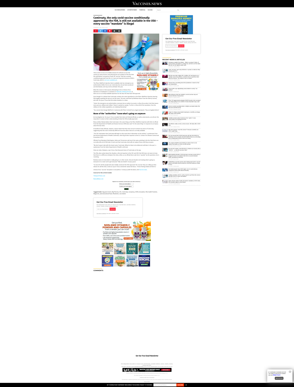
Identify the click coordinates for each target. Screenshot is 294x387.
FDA (146, 192)
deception (142, 192)
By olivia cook (176, 177)
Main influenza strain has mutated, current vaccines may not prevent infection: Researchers (183, 95)
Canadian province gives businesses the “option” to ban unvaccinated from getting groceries (182, 118)
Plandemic (116, 193)
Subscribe (180, 385)
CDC (120, 192)
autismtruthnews (132, 9)
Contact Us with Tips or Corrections (147, 377)
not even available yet (111, 80)
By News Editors (177, 79)
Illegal (95, 193)
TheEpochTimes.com (99, 176)
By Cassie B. (176, 115)
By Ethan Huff (176, 72)
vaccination (122, 193)
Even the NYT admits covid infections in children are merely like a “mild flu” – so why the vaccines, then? (184, 149)
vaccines (150, 9)
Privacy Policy (147, 381)
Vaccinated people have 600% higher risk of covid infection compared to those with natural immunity (182, 169)
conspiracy (131, 192)
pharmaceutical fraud (106, 193)
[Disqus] (126, 292)
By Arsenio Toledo (177, 109)
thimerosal (142, 9)
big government (106, 192)
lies (98, 193)
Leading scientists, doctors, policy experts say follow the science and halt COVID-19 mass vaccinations (184, 175)
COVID (137, 192)
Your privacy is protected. (101, 213)
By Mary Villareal (177, 183)
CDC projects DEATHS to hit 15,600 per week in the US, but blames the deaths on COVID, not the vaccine (182, 143)
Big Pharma (115, 192)
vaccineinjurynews (120, 9)
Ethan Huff (104, 27)
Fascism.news (143, 169)
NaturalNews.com (98, 179)
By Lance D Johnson (177, 145)
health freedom (152, 192)
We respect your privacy (139, 366)
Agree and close (279, 378)
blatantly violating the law (123, 91)
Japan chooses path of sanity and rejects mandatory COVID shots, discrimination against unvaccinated (184, 181)
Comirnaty (125, 192)
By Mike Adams (177, 66)
